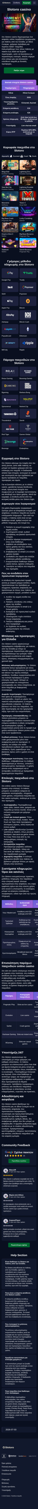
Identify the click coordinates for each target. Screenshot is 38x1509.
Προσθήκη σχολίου (19, 1161)
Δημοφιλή (5, 156)
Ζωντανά (16, 156)
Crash (26, 156)
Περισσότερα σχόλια (19, 1245)
